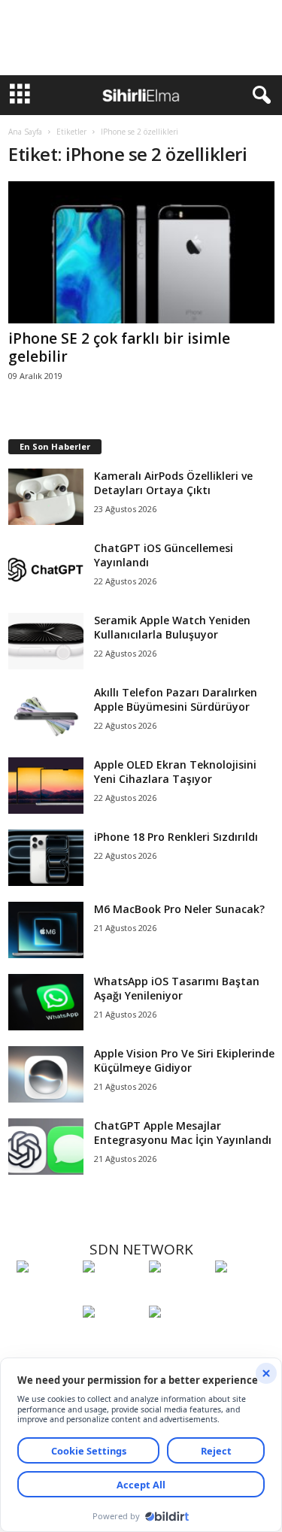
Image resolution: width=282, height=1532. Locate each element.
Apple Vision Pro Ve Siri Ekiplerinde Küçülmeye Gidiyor (184, 1060)
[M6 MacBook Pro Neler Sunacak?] (45, 930)
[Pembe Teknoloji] (112, 1339)
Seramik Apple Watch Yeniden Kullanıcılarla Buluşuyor (172, 627)
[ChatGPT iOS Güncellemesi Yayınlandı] (45, 569)
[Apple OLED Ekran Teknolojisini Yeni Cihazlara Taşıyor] (45, 785)
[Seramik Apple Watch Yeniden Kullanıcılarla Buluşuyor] (45, 641)
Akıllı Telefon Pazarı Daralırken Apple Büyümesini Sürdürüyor (175, 699)
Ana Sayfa (25, 131)
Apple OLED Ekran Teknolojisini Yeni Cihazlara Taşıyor (175, 771)
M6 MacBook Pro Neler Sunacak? (179, 909)
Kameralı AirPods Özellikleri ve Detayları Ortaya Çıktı (173, 483)
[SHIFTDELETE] (46, 1294)
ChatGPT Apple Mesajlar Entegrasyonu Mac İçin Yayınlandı (182, 1132)
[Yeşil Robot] (178, 1294)
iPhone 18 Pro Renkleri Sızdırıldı (176, 837)
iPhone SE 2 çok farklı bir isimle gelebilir (119, 347)
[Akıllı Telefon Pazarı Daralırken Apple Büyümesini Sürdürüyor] (45, 713)
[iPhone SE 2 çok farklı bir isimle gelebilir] (141, 252)
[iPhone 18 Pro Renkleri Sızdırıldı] (45, 858)
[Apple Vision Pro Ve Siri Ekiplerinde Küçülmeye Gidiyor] (45, 1074)
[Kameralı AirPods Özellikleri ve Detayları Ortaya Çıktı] (45, 497)
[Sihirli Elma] (112, 1294)
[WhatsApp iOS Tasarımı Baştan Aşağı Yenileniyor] (45, 1002)
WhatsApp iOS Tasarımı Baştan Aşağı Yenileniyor (176, 988)
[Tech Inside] (244, 1294)
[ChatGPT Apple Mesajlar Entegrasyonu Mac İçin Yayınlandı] (45, 1146)
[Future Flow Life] (178, 1339)
